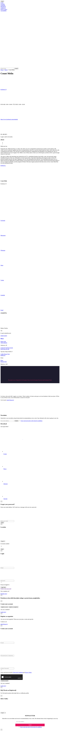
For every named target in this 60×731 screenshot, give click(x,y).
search (16, 68)
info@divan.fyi (10, 400)
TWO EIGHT (4, 342)
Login (2, 2)
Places (6, 70)
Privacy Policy (28, 672)
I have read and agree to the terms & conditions (31, 420)
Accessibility (4, 10)
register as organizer (13, 607)
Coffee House (4, 354)
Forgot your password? (6, 588)
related (2, 335)
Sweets (11, 347)
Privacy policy (4, 9)
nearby (5, 335)
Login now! (3, 612)
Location (3, 4)
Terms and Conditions (18, 672)
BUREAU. (3, 165)
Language (3, 5)
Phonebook (3, 6)
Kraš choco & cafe (5, 349)
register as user (4, 607)
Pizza (2, 360)
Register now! (4, 593)
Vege (8, 354)
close (2, 1)
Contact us (3, 8)
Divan (2, 70)
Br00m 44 (3, 355)
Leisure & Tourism (5, 347)
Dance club (3, 341)
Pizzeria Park (4, 361)
